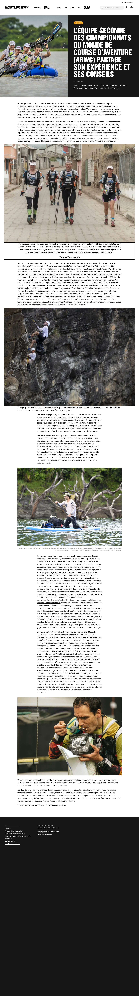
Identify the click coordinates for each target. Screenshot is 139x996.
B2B (79, 7)
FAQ (66, 7)
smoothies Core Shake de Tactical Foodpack (56, 600)
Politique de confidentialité (13, 831)
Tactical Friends (87, 7)
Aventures (78, 23)
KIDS (58, 7)
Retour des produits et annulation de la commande (17, 837)
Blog (72, 7)
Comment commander (12, 826)
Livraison (8, 828)
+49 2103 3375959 (45, 834)
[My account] (126, 8)
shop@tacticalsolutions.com (48, 831)
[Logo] (17, 7)
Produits (37, 7)
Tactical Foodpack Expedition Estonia (59, 801)
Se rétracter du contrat (12, 844)
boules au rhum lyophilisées (48, 603)
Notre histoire (47, 7)
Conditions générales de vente (15, 833)
